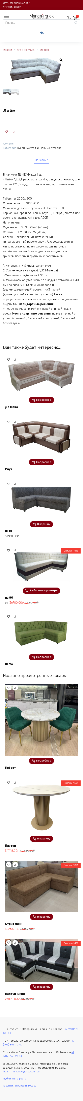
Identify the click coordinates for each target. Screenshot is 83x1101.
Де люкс (11, 407)
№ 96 (9, 664)
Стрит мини (13, 924)
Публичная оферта (14, 1078)
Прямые (45, 147)
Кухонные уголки (26, 50)
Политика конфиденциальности (23, 1071)
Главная (7, 50)
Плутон (10, 845)
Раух (8, 469)
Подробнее (43, 399)
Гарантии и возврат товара (19, 1085)
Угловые (44, 50)
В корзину (43, 524)
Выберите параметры (44, 590)
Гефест (10, 768)
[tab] (41, 160)
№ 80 (9, 597)
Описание (41, 160)
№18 (8, 531)
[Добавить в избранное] (6, 131)
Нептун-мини (15, 994)
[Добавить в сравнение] (14, 131)
